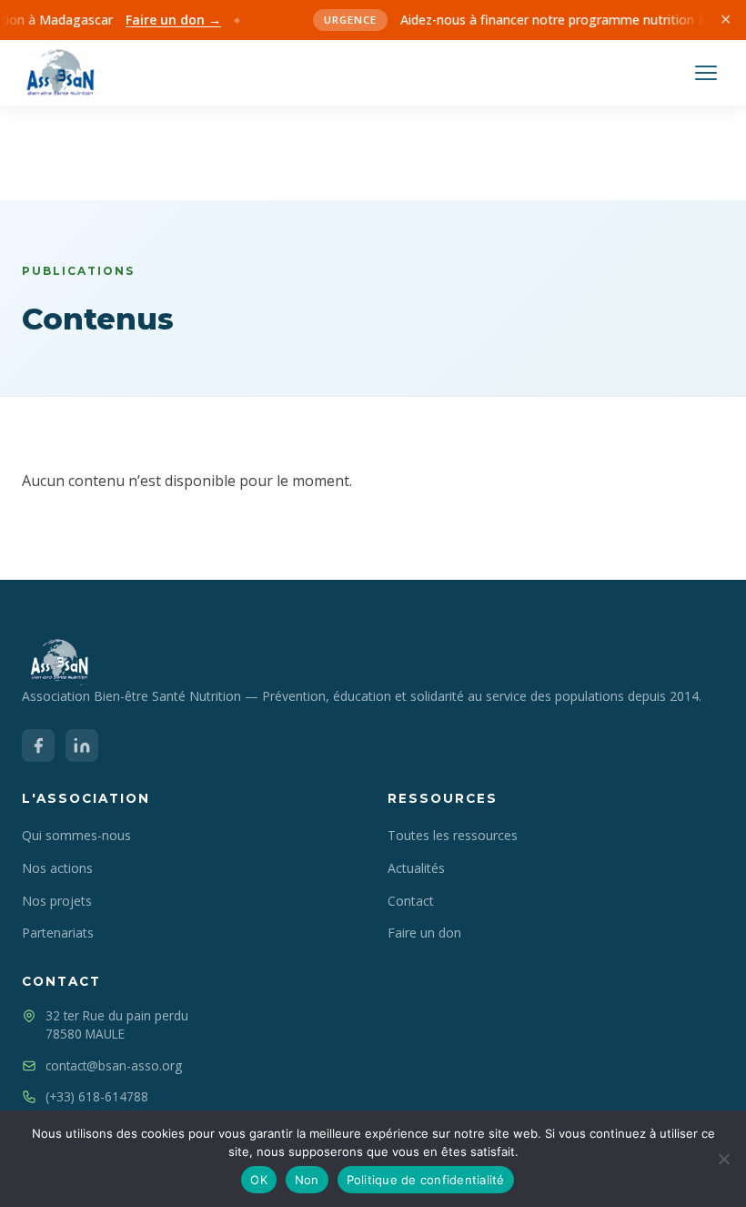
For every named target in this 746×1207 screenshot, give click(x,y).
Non (307, 1179)
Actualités (416, 868)
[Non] (723, 1159)
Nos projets (57, 900)
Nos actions (57, 868)
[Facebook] (38, 745)
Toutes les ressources (453, 835)
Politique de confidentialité (426, 1179)
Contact (411, 900)
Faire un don (424, 932)
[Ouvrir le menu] (706, 73)
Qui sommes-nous (76, 835)
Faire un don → (164, 19)
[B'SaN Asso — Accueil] (59, 72)
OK (258, 1179)
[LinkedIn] (82, 745)
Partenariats (58, 932)
